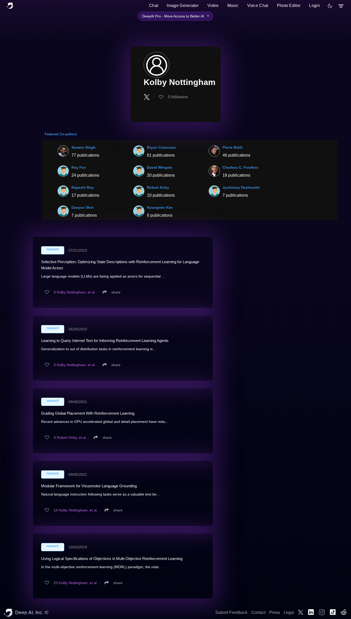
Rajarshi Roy (82, 187)
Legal (289, 612)
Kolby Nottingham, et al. (76, 292)
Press (274, 612)
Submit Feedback (231, 612)
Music (233, 5)
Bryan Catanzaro (161, 147)
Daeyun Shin (82, 207)
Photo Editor (289, 5)
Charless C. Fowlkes (240, 167)
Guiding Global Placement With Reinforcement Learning (87, 413)
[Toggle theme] (330, 6)
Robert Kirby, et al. (72, 437)
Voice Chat (257, 5)
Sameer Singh (83, 147)
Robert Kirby (158, 187)
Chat (153, 5)
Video (213, 5)
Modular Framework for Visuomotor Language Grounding (89, 486)
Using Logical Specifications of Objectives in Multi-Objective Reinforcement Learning (111, 558)
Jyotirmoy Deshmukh (241, 187)
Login (314, 5)
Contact (258, 612)
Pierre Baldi (233, 147)
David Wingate (159, 167)
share (116, 292)
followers (178, 97)
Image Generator (183, 5)
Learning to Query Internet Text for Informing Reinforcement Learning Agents (105, 340)
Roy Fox (78, 167)
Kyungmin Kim (160, 207)
